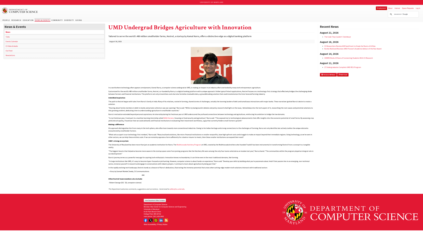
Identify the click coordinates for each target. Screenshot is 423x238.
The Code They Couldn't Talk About (337, 37)
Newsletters (10, 55)
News (8, 32)
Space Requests (408, 8)
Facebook (145, 220)
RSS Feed (343, 75)
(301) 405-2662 (158, 216)
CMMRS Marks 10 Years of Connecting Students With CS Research (348, 58)
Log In (418, 8)
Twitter (150, 220)
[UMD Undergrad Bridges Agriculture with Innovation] (211, 84)
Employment (381, 8)
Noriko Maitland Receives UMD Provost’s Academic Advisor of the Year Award (352, 49)
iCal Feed (9, 51)
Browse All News (329, 75)
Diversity (69, 20)
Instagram (156, 220)
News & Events (42, 20)
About (390, 8)
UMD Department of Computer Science (20, 10)
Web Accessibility (150, 224)
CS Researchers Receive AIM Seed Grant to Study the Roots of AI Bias (350, 46)
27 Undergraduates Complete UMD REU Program (342, 67)
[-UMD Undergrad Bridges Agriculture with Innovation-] (211, 62)
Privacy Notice (162, 224)
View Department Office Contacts (155, 200)
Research (16, 20)
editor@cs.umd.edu (177, 189)
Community (57, 20)
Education (28, 20)
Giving (78, 20)
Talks (8, 37)
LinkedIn (161, 220)
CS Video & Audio (12, 46)
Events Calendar (12, 41)
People (6, 20)
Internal (397, 8)
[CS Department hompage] (350, 211)
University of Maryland (211, 2)
